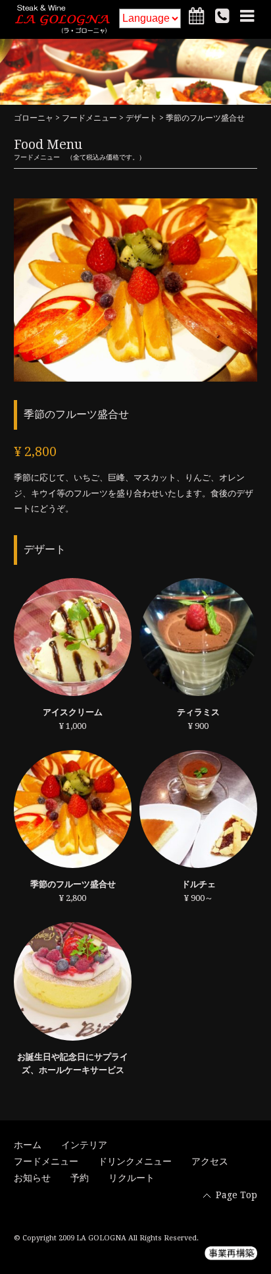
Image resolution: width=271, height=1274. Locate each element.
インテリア (84, 1145)
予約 (79, 1178)
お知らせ (32, 1178)
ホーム (27, 1145)
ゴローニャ (33, 118)
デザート (141, 118)
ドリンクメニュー (135, 1161)
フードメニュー (89, 118)
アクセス (209, 1161)
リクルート (132, 1178)
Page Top (236, 1195)
